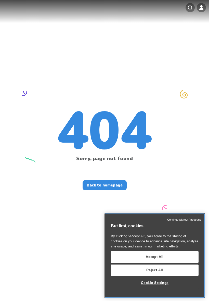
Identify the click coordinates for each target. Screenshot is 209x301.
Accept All (155, 257)
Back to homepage (105, 185)
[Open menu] (201, 7)
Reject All (154, 270)
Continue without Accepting (184, 219)
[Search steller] (190, 7)
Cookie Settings (154, 283)
